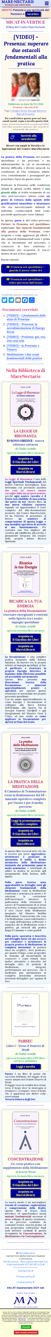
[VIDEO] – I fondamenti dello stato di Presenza (26, 317)
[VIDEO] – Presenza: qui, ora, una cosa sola (26, 339)
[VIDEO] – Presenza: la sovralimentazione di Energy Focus (26, 328)
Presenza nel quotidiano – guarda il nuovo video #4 (26, 268)
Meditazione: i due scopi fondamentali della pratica (24, 356)
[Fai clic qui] (21, 1318)
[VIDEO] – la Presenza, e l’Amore (23, 347)
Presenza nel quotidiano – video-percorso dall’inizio (27, 281)
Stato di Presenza (26, 114)
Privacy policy (24, 1276)
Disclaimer (24, 1270)
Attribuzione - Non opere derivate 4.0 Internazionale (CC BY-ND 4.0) (25, 1263)
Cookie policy (24, 1282)
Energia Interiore (37, 110)
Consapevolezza (18, 110)
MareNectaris (27, 1253)
